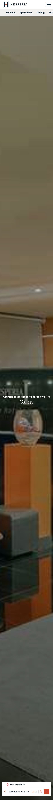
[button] (46, 791)
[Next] (48, 784)
